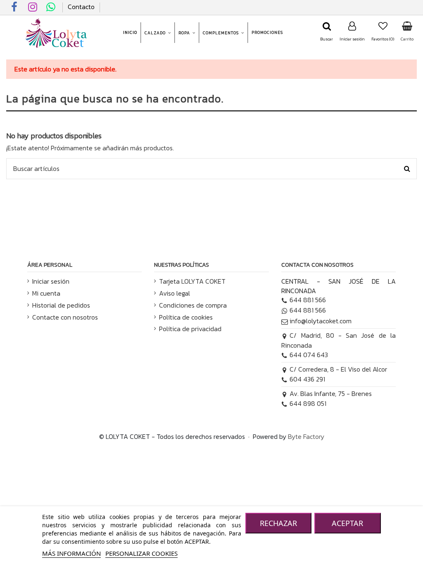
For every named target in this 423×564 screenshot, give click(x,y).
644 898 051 (308, 403)
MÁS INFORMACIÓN (71, 553)
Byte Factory (306, 436)
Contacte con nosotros (65, 317)
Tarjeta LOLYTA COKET (192, 281)
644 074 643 (309, 355)
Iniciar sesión (50, 281)
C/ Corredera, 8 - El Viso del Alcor (338, 369)
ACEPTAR (347, 523)
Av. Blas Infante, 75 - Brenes (331, 393)
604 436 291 (307, 379)
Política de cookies (186, 317)
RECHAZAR (278, 523)
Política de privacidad (190, 328)
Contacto (81, 7)
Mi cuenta (46, 293)
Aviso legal (174, 293)
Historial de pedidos (61, 305)
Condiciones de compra (193, 305)
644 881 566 (308, 300)
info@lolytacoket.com (321, 321)
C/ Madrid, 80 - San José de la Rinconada (338, 340)
